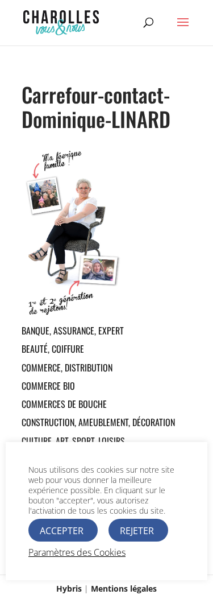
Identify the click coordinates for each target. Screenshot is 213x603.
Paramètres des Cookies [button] (77, 552)
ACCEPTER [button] (61, 530)
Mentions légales (124, 588)
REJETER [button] (137, 530)
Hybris (69, 588)
